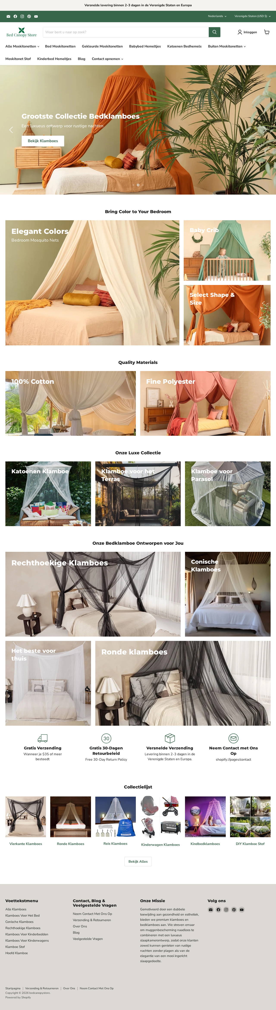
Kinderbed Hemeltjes (54, 59)
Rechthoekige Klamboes (22, 928)
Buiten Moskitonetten (225, 46)
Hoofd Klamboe (16, 953)
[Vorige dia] (12, 130)
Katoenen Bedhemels (184, 46)
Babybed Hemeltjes (145, 46)
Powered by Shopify (18, 997)
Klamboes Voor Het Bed (22, 915)
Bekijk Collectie (138, 136)
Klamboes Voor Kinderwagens (27, 940)
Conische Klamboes (19, 922)
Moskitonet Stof (18, 59)
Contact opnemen (106, 59)
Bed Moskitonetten (60, 46)
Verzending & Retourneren (92, 920)
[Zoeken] (214, 32)
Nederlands (215, 16)
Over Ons (80, 926)
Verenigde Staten (251, 16)
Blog (81, 59)
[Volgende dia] (264, 130)
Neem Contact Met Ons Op (92, 914)
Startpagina (12, 988)
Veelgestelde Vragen (88, 939)
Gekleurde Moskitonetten (102, 46)
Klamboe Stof (15, 947)
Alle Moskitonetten (21, 46)
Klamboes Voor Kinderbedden (26, 934)
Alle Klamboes (15, 909)
